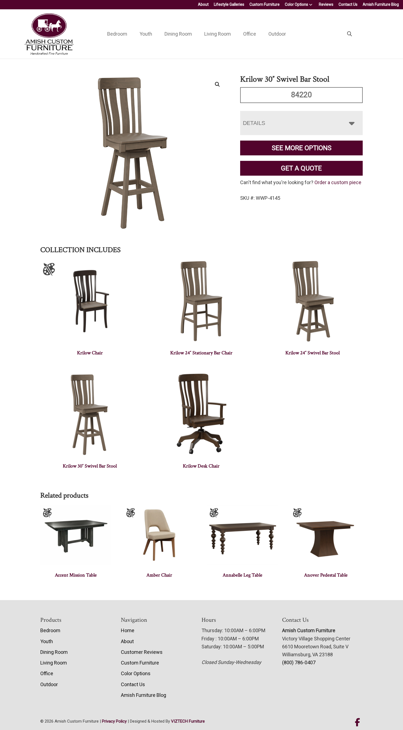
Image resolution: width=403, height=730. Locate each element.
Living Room (217, 34)
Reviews (326, 4)
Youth (146, 34)
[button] (217, 84)
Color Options (296, 4)
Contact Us (348, 4)
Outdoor (277, 34)
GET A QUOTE (301, 168)
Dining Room (178, 34)
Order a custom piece (337, 182)
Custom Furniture (264, 4)
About (203, 4)
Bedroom (117, 34)
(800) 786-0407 (299, 662)
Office (249, 34)
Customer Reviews (142, 652)
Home (127, 630)
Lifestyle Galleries (229, 4)
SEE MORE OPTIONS (301, 148)
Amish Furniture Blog (381, 4)
